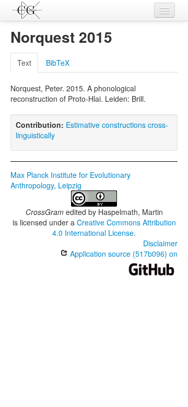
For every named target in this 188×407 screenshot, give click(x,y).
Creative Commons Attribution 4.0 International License (114, 227)
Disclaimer (160, 243)
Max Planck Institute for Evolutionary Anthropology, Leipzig (70, 180)
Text (24, 62)
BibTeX (57, 62)
